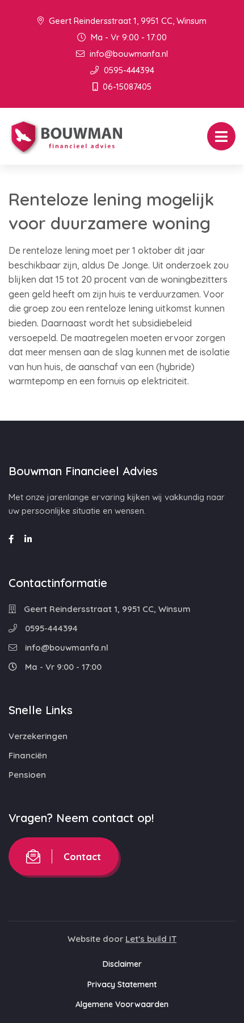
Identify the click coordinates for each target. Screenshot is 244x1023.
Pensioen (27, 774)
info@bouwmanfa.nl (127, 53)
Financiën (28, 755)
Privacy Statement (122, 984)
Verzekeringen (38, 736)
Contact (82, 856)
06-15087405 (126, 86)
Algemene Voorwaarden (122, 1004)
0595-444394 (128, 70)
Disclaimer (122, 964)
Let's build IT (150, 938)
